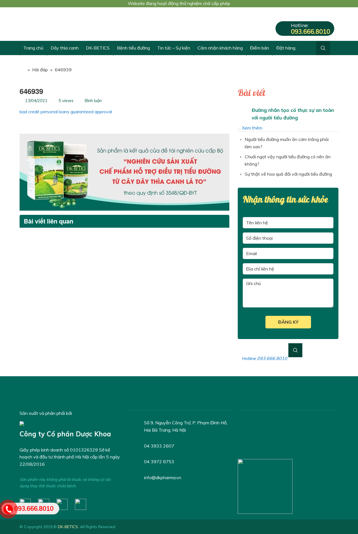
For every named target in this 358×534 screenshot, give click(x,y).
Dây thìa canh (65, 48)
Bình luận (93, 100)
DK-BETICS (98, 48)
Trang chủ (33, 48)
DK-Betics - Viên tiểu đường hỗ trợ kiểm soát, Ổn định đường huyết (61, 24)
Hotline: (310, 29)
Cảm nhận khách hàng (220, 48)
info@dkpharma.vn (162, 477)
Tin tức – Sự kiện (173, 48)
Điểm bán (259, 48)
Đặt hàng (285, 48)
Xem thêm (252, 128)
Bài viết (251, 93)
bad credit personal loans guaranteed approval (66, 111)
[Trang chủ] (22, 69)
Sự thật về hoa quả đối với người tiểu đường (288, 174)
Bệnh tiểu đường (133, 48)
